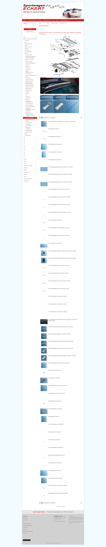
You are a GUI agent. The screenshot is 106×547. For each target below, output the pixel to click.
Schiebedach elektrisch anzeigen (30, 116)
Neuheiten (40, 20)
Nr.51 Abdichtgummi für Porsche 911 (55, 478)
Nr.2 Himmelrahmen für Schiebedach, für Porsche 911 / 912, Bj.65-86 (61, 121)
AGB (23, 521)
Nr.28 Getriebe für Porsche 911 (54, 377)
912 (24, 137)
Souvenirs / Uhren (26, 172)
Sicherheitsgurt (27, 127)
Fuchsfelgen (25, 533)
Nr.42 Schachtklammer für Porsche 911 (56, 424)
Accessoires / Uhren (47, 20)
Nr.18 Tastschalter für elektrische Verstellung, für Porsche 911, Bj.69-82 (62, 258)
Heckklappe (27, 91)
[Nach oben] (103, 545)
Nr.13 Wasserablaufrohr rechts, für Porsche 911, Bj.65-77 (59, 204)
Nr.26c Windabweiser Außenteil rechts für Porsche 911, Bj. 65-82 (60, 341)
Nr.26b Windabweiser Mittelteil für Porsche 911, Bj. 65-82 (59, 334)
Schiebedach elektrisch (29, 113)
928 (24, 152)
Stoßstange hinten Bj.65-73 (29, 85)
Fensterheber (27, 96)
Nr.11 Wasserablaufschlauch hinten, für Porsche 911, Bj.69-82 (60, 167)
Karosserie (26, 53)
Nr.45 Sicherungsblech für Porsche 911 (56, 447)
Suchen (30, 29)
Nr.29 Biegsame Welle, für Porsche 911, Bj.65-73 (57, 385)
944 (24, 148)
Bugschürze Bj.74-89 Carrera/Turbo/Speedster (29, 83)
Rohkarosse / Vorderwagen (28, 165)
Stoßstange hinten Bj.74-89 (29, 86)
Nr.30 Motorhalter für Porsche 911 (55, 401)
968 (24, 150)
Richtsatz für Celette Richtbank (30, 63)
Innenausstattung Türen (29, 105)
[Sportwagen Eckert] (53, 10)
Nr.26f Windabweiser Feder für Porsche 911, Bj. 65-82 (58, 363)
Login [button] (80, 1)
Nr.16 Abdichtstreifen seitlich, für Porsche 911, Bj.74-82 (59, 235)
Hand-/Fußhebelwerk (28, 51)
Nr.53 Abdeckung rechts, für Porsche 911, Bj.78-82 (58, 493)
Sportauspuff (26, 167)
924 (24, 145)
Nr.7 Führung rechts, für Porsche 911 (55, 152)
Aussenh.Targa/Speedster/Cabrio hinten (30, 76)
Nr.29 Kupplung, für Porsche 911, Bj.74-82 (56, 393)
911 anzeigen (27, 40)
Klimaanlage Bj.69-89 (28, 130)
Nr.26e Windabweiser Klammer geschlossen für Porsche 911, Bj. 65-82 (62, 355)
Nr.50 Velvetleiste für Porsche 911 (55, 470)
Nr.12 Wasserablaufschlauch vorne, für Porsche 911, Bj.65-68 (60, 174)
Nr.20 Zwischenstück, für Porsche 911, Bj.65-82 (57, 296)
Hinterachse (26, 48)
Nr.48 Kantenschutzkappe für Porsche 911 (56, 455)
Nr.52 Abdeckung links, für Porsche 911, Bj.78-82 (57, 485)
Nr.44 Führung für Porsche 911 (54, 439)
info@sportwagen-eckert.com (60, 521)
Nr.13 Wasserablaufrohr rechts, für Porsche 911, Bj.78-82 (59, 212)
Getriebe (26, 45)
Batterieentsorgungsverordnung (28, 531)
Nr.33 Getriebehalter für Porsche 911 (55, 408)
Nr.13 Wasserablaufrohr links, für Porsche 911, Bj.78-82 (59, 196)
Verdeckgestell (27, 124)
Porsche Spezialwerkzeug (28, 178)
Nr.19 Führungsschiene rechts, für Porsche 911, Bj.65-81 (59, 280)
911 (24, 38)
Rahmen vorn (27, 64)
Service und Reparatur (32, 20)
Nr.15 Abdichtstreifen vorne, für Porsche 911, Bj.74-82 (58, 227)
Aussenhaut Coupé (28, 73)
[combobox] (46, 118)
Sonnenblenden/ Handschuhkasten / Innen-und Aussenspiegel (30, 109)
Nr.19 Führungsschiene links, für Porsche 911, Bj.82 (58, 273)
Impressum (24, 529)
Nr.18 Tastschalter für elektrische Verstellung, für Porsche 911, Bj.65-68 (62, 250)
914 (24, 143)
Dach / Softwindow (28, 122)
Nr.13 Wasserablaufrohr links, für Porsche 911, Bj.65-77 (59, 189)
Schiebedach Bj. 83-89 (29, 119)
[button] (76, 1)
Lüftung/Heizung (28, 128)
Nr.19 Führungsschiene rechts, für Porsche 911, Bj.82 (58, 288)
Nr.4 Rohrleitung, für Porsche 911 (54, 136)
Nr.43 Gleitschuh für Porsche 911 (54, 432)
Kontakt (57, 20)
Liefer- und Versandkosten (27, 523)
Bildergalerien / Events (65, 20)
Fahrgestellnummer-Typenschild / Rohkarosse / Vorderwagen (30, 57)
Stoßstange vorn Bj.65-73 (29, 79)
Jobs (53, 20)
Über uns (24, 20)
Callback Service (25, 527)
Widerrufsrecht (25, 518)
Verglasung (27, 99)
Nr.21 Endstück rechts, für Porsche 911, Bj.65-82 (57, 311)
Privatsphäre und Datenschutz (27, 525)
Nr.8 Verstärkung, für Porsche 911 (54, 159)
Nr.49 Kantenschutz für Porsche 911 (55, 462)
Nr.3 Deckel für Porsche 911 (53, 128)
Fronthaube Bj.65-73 (28, 88)
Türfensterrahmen (28, 97)
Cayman (25, 161)
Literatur (25, 176)
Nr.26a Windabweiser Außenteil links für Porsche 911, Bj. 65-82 (60, 326)
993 (24, 141)
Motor (25, 42)
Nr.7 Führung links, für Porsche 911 (55, 144)
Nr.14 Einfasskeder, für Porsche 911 (55, 220)
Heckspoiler (27, 93)
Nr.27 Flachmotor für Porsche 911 (55, 370)
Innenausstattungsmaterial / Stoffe (29, 60)
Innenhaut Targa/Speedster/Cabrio (29, 72)
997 (24, 156)
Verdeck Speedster (28, 125)
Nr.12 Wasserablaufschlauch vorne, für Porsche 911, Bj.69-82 (60, 181)
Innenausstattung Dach (29, 103)
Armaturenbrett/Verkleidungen (30, 106)
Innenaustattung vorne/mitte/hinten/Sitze (29, 102)
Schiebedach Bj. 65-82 (29, 117)
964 (24, 139)
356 (24, 36)
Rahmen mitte (27, 66)
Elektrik (26, 133)
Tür (25, 94)
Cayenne (25, 163)
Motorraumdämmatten (28, 61)
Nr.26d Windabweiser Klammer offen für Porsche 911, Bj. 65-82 (60, 348)
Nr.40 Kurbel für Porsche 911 (54, 416)
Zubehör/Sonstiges (28, 135)
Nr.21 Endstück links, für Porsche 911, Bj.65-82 (57, 304)
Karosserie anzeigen (28, 54)
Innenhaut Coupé (28, 69)
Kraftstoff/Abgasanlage (28, 43)
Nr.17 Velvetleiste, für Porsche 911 (55, 243)
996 (24, 154)
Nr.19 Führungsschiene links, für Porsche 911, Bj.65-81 (59, 265)
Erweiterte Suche (30, 31)
